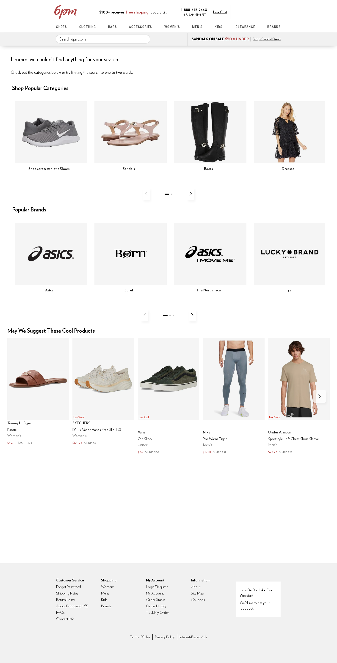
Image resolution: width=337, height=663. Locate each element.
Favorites (268, 11)
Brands (274, 27)
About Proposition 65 (72, 606)
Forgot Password (68, 587)
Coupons (198, 599)
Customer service (259, 11)
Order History (156, 606)
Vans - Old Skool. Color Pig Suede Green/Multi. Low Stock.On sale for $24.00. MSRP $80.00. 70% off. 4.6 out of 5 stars (168, 396)
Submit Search (145, 39)
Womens (107, 587)
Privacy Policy (165, 637)
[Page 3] (173, 315)
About (195, 587)
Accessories (140, 27)
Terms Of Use (140, 637)
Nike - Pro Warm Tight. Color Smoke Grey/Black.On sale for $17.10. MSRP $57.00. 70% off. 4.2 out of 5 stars (233, 396)
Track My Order (157, 612)
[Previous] (146, 194)
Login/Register (157, 587)
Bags (112, 27)
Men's (197, 27)
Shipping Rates (67, 593)
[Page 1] (167, 194)
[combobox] (103, 39)
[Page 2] (171, 194)
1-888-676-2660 (194, 9)
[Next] (190, 194)
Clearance (245, 27)
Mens (105, 593)
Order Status (155, 599)
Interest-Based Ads (193, 637)
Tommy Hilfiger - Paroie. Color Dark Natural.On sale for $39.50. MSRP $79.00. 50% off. (38, 392)
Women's (172, 27)
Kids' (219, 27)
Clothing (87, 27)
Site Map (197, 593)
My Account (249, 11)
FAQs (60, 612)
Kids (104, 599)
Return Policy (65, 599)
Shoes (61, 27)
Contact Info (65, 619)
